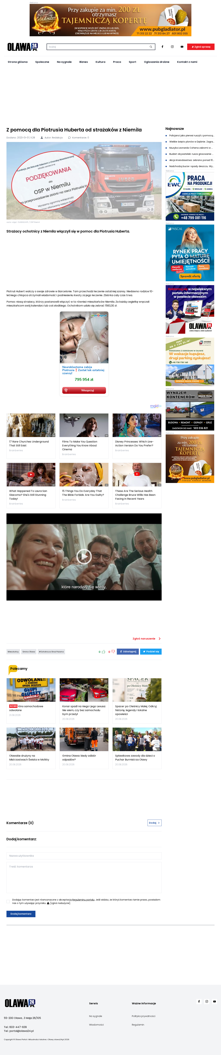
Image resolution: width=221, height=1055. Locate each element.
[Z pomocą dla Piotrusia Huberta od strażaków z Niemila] (84, 181)
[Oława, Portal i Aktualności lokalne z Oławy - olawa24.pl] (22, 47)
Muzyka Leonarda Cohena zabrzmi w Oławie (192, 147)
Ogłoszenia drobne (156, 62)
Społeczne (42, 62)
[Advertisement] (110, 95)
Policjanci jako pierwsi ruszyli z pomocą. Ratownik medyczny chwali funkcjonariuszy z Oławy (192, 135)
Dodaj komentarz (21, 913)
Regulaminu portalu (83, 899)
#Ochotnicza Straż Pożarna (51, 651)
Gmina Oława (28, 651)
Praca (117, 62)
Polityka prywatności (143, 1016)
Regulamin (138, 1024)
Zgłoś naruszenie (144, 639)
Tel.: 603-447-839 (15, 1027)
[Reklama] (110, 20)
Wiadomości (96, 1024)
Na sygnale (64, 62)
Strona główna (18, 62)
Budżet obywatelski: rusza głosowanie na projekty (192, 154)
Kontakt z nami (187, 62)
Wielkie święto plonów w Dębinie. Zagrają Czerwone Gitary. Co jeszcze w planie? (192, 141)
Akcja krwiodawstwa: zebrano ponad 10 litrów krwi (192, 160)
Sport (132, 62)
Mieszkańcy (13, 651)
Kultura (100, 62)
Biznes (83, 62)
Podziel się (152, 651)
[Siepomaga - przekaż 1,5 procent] (84, 353)
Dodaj (152, 822)
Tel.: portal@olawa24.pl (19, 1031)
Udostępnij (129, 651)
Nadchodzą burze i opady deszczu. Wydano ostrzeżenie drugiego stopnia (192, 166)
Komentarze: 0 (80, 137)
